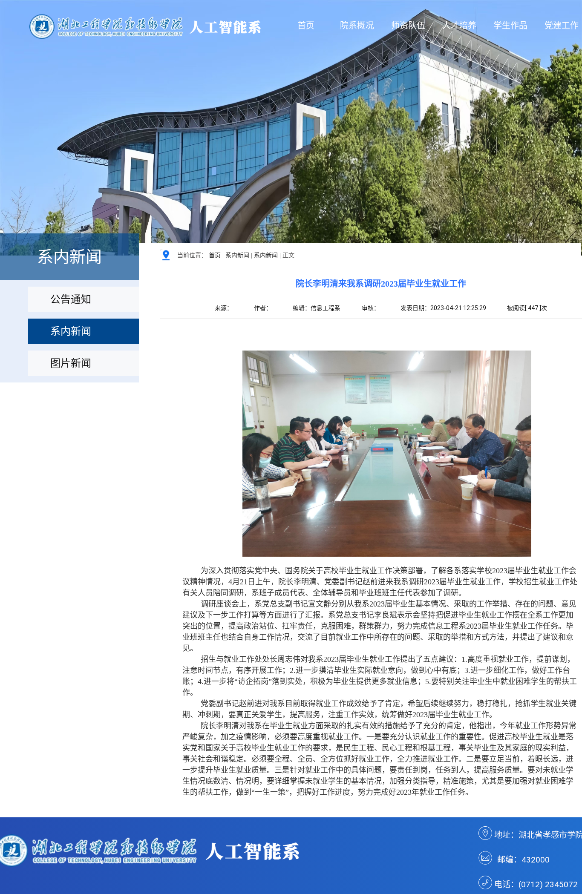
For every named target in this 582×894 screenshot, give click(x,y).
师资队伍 (408, 25)
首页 (305, 25)
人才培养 (459, 25)
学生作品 (510, 25)
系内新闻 (237, 255)
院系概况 (357, 25)
